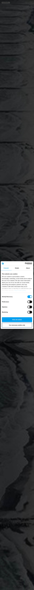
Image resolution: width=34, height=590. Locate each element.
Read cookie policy (20, 290)
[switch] (29, 302)
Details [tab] (17, 268)
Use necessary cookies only (17, 325)
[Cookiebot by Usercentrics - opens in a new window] (25, 263)
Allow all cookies (17, 319)
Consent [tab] (6, 268)
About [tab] (28, 268)
